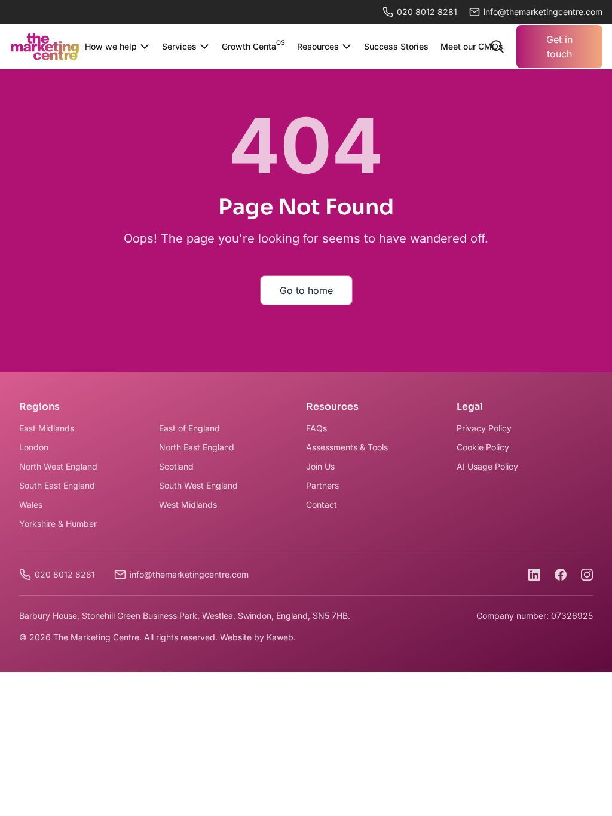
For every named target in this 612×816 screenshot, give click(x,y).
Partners (322, 485)
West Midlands (188, 504)
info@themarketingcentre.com (189, 574)
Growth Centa (253, 45)
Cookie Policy (483, 447)
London (33, 447)
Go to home (306, 290)
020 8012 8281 (427, 12)
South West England (198, 485)
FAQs (316, 428)
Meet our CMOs (471, 46)
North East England (196, 447)
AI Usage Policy (487, 466)
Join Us (320, 466)
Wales (30, 504)
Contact (321, 504)
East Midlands (46, 428)
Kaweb (280, 637)
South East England (57, 485)
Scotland (176, 466)
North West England (58, 466)
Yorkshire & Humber (58, 524)
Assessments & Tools (347, 447)
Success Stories (396, 46)
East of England (189, 428)
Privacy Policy (484, 428)
